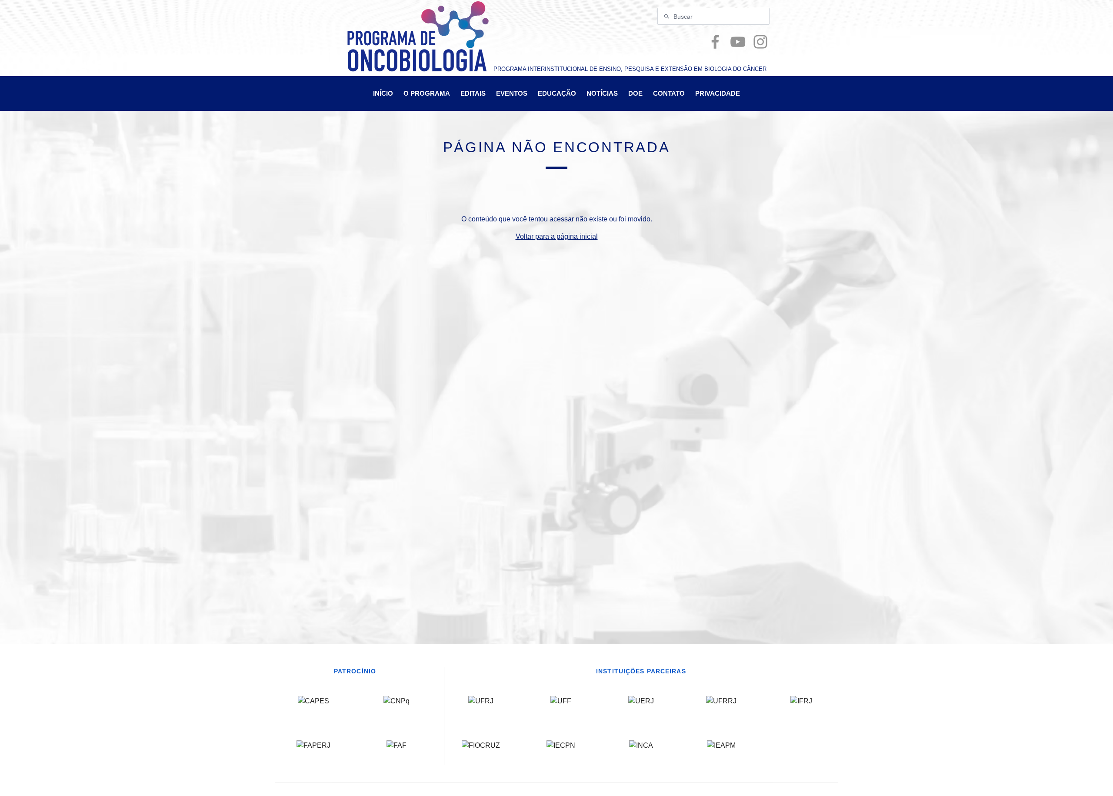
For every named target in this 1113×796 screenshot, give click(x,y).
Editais (473, 93)
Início (383, 93)
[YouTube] (738, 42)
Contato (669, 93)
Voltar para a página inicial (557, 236)
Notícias (602, 93)
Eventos (511, 93)
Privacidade (717, 93)
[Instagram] (760, 42)
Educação (557, 93)
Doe (635, 93)
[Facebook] (715, 42)
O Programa (426, 93)
